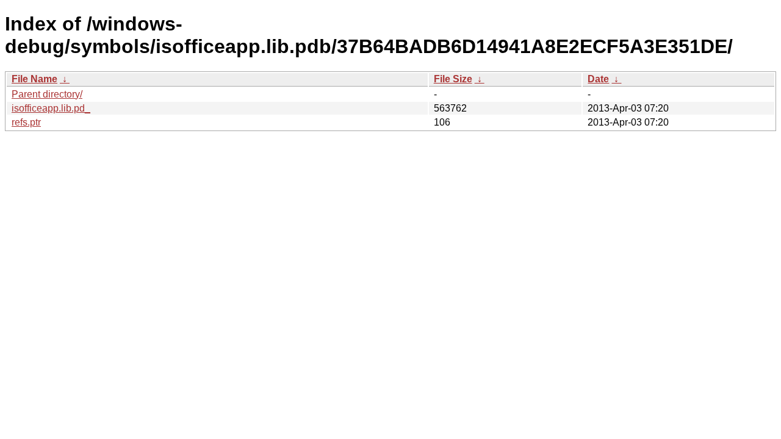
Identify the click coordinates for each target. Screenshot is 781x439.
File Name (34, 79)
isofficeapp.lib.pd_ (51, 108)
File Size (453, 79)
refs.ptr (26, 122)
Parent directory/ (47, 94)
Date (598, 79)
